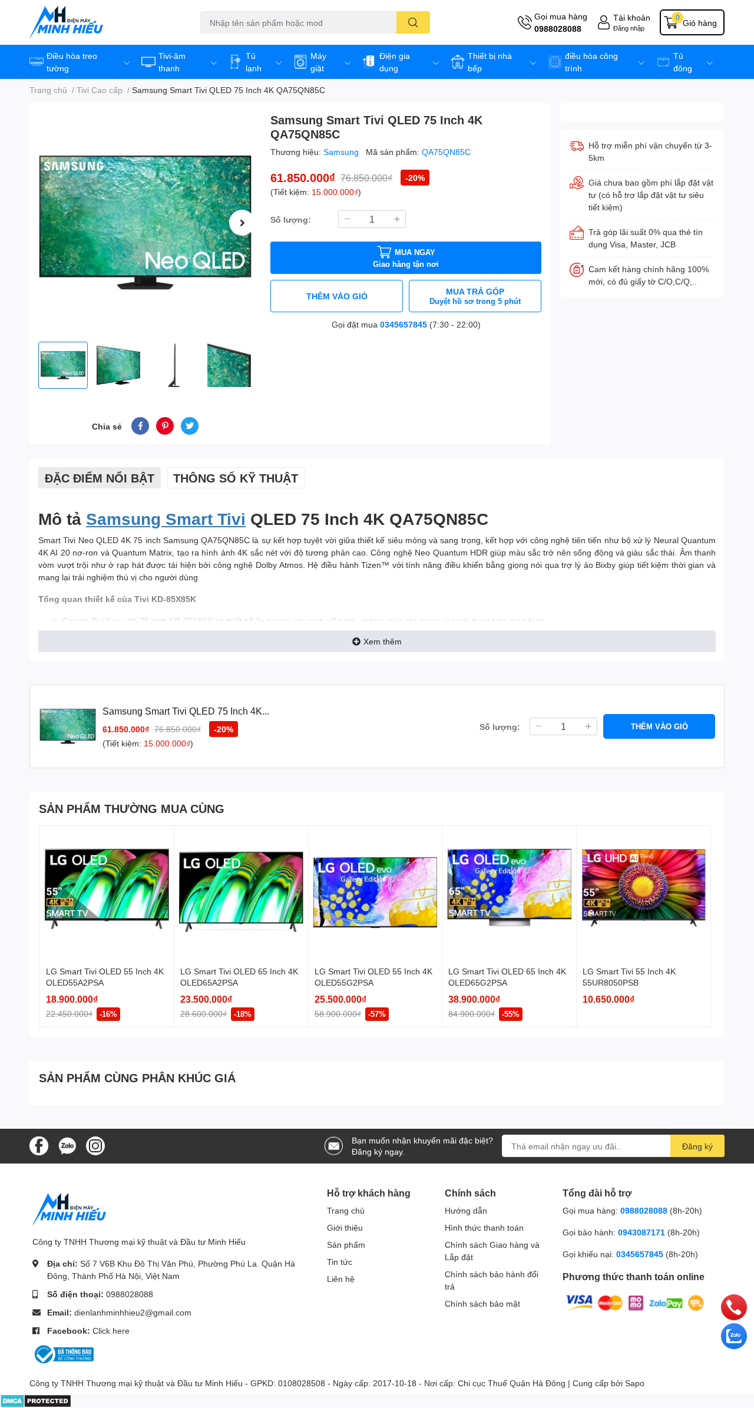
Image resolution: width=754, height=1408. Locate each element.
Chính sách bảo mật (482, 1303)
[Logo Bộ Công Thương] (63, 1353)
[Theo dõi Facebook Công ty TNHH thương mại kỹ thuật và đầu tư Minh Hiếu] (38, 1145)
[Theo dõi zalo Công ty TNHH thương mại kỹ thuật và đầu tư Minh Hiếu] (67, 1145)
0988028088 (557, 29)
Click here (111, 1331)
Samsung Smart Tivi (166, 518)
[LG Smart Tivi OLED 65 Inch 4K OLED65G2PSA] (509, 893)
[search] (413, 22)
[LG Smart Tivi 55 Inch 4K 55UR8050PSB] (643, 893)
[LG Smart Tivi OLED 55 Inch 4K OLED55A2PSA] (107, 893)
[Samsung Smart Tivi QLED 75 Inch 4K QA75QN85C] (145, 222)
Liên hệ (341, 1279)
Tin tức (339, 1262)
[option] (145, 222)
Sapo (634, 1383)
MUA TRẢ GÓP (475, 296)
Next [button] (242, 223)
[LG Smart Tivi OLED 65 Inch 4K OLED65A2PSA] (241, 893)
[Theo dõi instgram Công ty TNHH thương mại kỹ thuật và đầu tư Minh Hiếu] (95, 1145)
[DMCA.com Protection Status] (35, 1400)
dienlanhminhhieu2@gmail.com (132, 1312)
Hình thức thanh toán (484, 1227)
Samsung (342, 152)
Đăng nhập (628, 28)
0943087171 (641, 1232)
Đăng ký (697, 1146)
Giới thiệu (345, 1227)
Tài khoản (631, 17)
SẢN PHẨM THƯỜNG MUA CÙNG (131, 808)
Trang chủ (346, 1210)
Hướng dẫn (466, 1210)
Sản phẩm (346, 1245)
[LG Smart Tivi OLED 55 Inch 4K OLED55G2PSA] (375, 893)
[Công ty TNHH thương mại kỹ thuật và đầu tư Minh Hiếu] (102, 22)
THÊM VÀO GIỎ (337, 296)
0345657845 (403, 324)
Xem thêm (382, 641)
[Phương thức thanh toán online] (635, 1302)
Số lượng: (290, 219)
